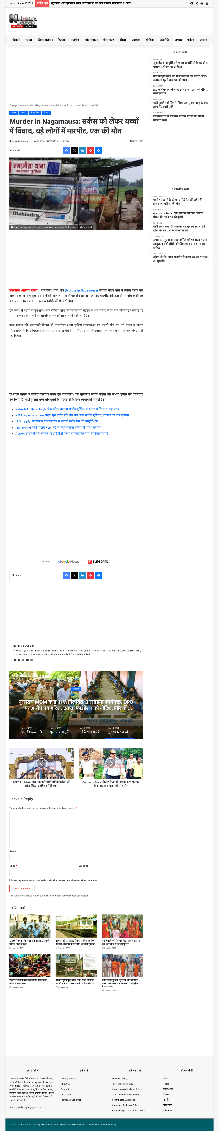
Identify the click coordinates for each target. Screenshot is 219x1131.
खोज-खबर (108, 40)
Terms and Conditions (71, 1100)
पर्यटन (190, 40)
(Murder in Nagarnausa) (81, 290)
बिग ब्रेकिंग (34, 113)
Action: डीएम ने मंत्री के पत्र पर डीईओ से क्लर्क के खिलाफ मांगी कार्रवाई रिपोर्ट (61, 433)
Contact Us (66, 1089)
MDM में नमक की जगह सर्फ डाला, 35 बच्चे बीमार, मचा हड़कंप (29, 942)
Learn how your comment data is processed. (67, 896)
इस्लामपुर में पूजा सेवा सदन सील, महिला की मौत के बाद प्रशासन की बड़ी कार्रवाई (75, 982)
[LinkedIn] (82, 150)
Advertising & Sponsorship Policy (128, 1110)
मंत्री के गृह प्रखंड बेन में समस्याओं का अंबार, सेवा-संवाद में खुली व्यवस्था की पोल (93, 3)
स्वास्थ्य (136, 40)
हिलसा (61, 40)
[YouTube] (27, 660)
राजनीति (164, 40)
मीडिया (150, 40)
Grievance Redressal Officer (126, 1105)
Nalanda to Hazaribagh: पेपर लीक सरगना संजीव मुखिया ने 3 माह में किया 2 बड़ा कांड (67, 409)
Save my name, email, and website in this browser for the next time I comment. (55, 880)
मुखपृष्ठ (14, 105)
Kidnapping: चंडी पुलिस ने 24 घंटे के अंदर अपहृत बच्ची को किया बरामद (58, 427)
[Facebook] (66, 150)
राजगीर (75, 40)
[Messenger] (98, 150)
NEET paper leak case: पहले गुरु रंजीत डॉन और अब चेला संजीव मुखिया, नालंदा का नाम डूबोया (72, 415)
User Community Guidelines (126, 1095)
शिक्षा (123, 40)
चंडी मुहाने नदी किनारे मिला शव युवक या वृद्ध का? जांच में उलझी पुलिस (121, 942)
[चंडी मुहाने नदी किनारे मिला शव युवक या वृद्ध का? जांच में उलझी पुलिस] (122, 926)
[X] (74, 150)
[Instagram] (31, 660)
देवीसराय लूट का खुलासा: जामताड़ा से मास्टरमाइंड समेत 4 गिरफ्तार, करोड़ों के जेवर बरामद (120, 983)
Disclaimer (66, 1095)
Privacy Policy (68, 1079)
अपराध (179, 40)
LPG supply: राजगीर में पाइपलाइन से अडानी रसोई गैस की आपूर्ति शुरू (56, 421)
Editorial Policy (119, 1079)
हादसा (203, 40)
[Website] (15, 660)
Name (13, 851)
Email (13, 866)
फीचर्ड (15, 40)
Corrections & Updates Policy (127, 1089)
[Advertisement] (143, 18)
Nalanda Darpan (20, 141)
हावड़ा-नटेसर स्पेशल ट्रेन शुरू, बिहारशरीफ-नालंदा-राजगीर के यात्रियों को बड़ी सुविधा (75, 942)
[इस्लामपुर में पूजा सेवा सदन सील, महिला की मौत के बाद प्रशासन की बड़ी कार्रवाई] (76, 965)
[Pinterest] (90, 150)
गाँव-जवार (90, 40)
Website (83, 866)
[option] (76, 705)
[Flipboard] (98, 562)
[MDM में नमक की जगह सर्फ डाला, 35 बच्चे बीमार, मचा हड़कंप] (29, 926)
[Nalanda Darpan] (23, 21)
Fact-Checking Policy (122, 1084)
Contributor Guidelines (123, 1100)
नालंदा (28, 40)
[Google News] (68, 562)
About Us (65, 1084)
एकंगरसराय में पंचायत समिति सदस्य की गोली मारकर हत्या (28, 982)
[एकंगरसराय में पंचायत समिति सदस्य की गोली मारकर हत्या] (29, 965)
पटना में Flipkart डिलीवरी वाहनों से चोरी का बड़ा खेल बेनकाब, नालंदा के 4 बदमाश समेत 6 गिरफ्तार (76, 705)
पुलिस (76, 689)
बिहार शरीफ (44, 40)
